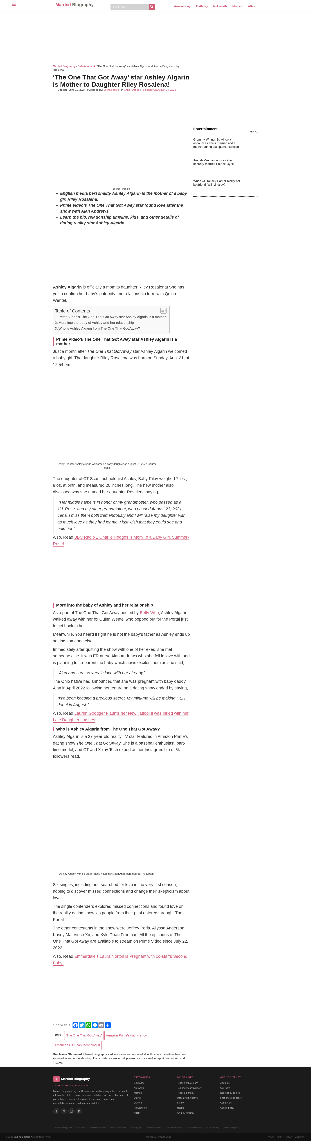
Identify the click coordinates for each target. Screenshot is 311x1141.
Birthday (202, 6)
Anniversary (182, 6)
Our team (225, 1088)
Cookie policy (227, 1107)
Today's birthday (185, 1092)
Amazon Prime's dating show (127, 1035)
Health (180, 1107)
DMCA (288, 1137)
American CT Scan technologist (77, 1045)
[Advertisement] (155, 37)
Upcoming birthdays (187, 1097)
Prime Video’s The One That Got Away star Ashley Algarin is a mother (112, 317)
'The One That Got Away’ (84, 1035)
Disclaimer (300, 1137)
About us (225, 1083)
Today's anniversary (187, 1083)
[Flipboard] (79, 1111)
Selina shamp (111, 89)
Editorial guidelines (230, 1092)
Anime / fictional (185, 1112)
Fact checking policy (231, 1097)
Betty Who (149, 612)
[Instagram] (71, 1111)
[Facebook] (56, 1111)
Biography (139, 1083)
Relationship (140, 1107)
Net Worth (220, 6)
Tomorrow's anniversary (189, 1088)
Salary (180, 1102)
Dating (135, 89)
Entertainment (86, 66)
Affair (251, 6)
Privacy (270, 1137)
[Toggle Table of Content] (162, 311)
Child (127, 89)
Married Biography (64, 66)
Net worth (139, 1088)
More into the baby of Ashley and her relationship (96, 323)
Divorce (138, 1102)
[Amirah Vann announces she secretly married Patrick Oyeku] (251, 165)
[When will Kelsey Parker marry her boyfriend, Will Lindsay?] (251, 186)
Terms (280, 1137)
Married (74, 4)
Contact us (226, 1102)
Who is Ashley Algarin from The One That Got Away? (99, 328)
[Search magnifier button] (152, 7)
